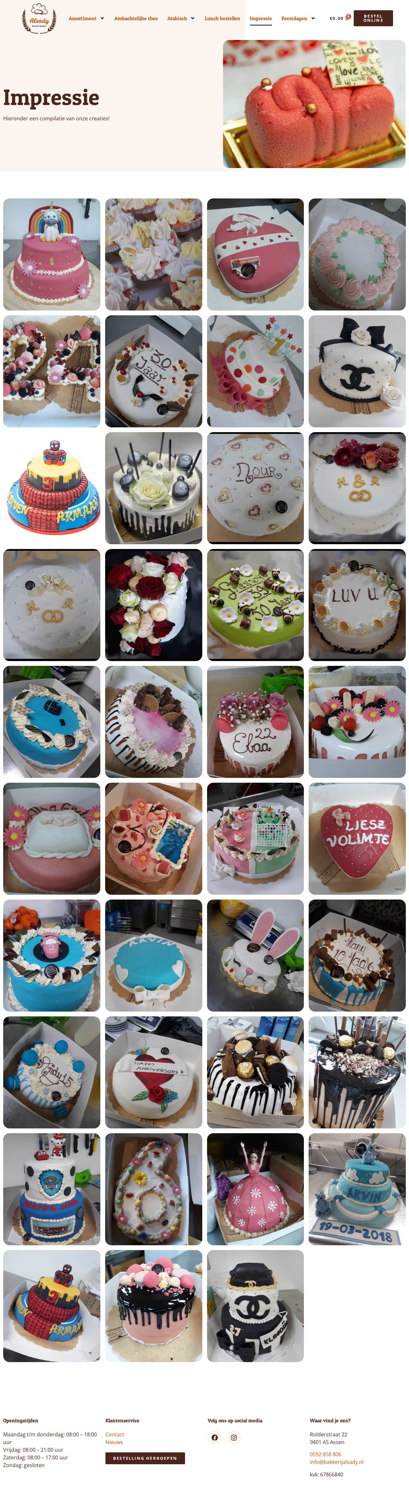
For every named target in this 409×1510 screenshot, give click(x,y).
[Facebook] (215, 1438)
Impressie (261, 18)
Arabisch (177, 18)
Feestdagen (294, 18)
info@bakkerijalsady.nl (337, 1462)
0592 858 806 (325, 1454)
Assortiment (82, 18)
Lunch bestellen (222, 18)
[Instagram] (234, 1438)
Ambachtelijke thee (136, 18)
